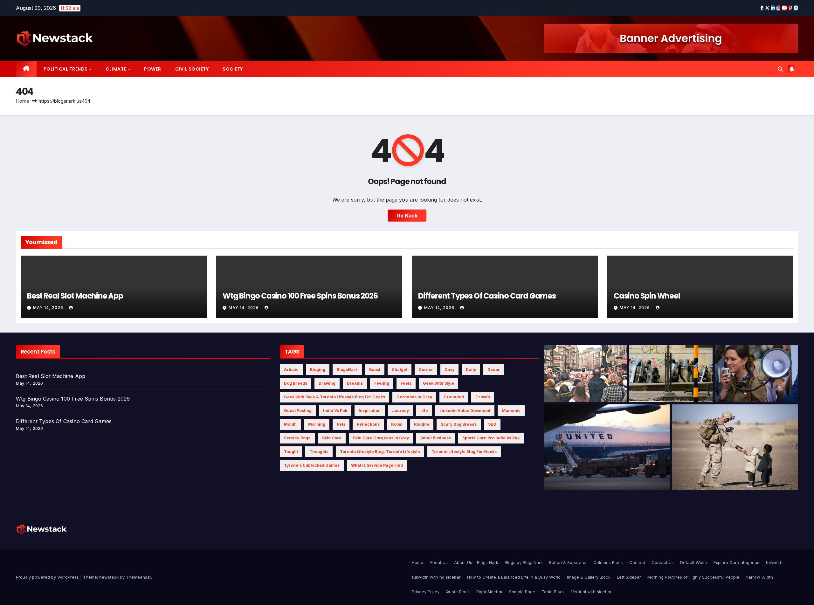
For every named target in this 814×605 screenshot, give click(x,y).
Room (397, 424)
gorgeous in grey (414, 397)
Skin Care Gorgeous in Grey (381, 438)
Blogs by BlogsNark (524, 562)
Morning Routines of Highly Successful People (693, 577)
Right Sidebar (489, 591)
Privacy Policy (425, 591)
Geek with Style (438, 383)
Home (22, 101)
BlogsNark (347, 369)
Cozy (449, 369)
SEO (492, 424)
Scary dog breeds (459, 424)
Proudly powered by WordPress (48, 577)
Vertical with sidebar (591, 591)
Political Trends (66, 69)
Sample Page (522, 591)
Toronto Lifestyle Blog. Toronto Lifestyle (380, 451)
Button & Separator (568, 562)
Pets (341, 424)
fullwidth (774, 562)
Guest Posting (298, 410)
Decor (493, 369)
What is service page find (377, 465)
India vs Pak (335, 410)
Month (290, 424)
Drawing (327, 383)
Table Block (553, 591)
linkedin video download (464, 410)
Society (233, 69)
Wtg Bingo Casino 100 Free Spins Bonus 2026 (300, 296)
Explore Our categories (736, 562)
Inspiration (370, 410)
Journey (400, 410)
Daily (471, 369)
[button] (780, 69)
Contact (637, 562)
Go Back (407, 215)
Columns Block (608, 562)
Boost (374, 369)
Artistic (291, 369)
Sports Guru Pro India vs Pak (491, 438)
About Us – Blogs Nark (476, 562)
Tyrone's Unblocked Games (312, 465)
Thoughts (318, 451)
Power (152, 69)
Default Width (693, 562)
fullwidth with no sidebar (436, 577)
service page (297, 438)
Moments (511, 410)
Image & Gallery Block (588, 577)
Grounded (454, 397)
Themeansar (138, 577)
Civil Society (192, 69)
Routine (421, 424)
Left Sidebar (629, 577)
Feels (406, 383)
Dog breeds (295, 383)
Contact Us (663, 562)
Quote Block (458, 591)
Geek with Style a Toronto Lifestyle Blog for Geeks (334, 397)
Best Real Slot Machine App (75, 296)
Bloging (317, 369)
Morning (316, 424)
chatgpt (399, 369)
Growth (482, 397)
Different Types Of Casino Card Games (487, 296)
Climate (116, 69)
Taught (291, 451)
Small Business (435, 438)
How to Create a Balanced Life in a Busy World (514, 577)
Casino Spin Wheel (647, 296)
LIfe (424, 410)
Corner (426, 369)
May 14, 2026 (49, 307)
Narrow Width (759, 577)
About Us (439, 562)
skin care (331, 438)
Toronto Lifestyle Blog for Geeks (464, 451)
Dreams (355, 383)
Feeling (381, 383)
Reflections (368, 424)
